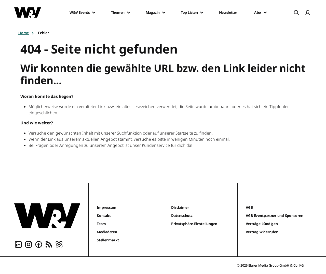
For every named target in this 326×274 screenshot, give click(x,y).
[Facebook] (39, 244)
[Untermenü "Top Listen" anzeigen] (202, 12)
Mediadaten (107, 231)
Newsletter (228, 12)
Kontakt (104, 215)
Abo (257, 12)
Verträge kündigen (262, 223)
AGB (249, 207)
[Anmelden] (308, 12)
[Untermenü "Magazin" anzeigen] (164, 12)
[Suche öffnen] (296, 12)
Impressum (106, 207)
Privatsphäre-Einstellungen (194, 223)
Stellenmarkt (108, 240)
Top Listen (189, 12)
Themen (118, 12)
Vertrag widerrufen (262, 231)
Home (23, 32)
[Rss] (49, 244)
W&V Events (80, 12)
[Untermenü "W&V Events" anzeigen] (94, 12)
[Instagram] (28, 244)
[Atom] (59, 244)
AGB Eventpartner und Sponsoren (274, 215)
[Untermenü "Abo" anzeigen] (265, 12)
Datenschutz (181, 215)
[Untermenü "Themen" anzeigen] (129, 12)
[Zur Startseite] (47, 215)
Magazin (153, 12)
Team (101, 223)
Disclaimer (180, 207)
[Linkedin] (18, 244)
